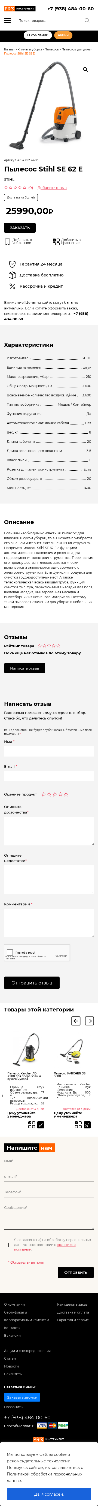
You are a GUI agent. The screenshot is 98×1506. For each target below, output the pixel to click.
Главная (9, 49)
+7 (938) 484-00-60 (70, 8)
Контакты (12, 1328)
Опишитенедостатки (15, 858)
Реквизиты (13, 1374)
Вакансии (12, 1336)
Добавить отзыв (52, 187)
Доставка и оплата (73, 1312)
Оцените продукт (20, 794)
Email (10, 766)
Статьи (10, 1358)
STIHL (9, 179)
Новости (11, 1366)
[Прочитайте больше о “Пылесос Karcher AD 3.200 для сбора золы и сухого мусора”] (40, 1124)
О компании (37, 35)
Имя (9, 741)
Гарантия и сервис (73, 1320)
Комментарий (18, 904)
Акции (63, 35)
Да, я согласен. (49, 1494)
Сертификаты (15, 1312)
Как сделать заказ (72, 1304)
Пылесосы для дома (76, 49)
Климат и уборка (30, 49)
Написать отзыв (24, 668)
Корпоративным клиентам (26, 1320)
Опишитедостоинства (16, 809)
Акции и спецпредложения (27, 1351)
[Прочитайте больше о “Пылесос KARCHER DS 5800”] (87, 1124)
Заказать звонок (22, 1397)
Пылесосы (52, 49)
